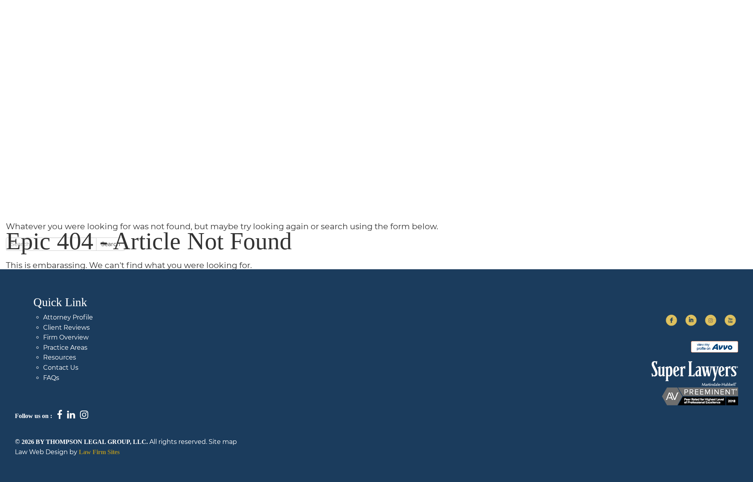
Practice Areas (548, 23)
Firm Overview (398, 23)
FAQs (607, 23)
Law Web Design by (46, 452)
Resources (59, 357)
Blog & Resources (472, 23)
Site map (223, 441)
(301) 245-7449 (723, 23)
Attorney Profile (68, 317)
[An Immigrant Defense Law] (80, 26)
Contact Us (660, 23)
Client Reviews (66, 327)
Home (339, 23)
